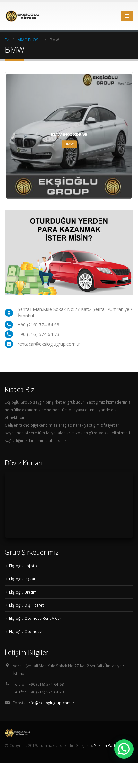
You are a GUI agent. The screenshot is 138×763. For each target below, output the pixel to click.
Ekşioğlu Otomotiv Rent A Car (35, 618)
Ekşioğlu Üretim (23, 592)
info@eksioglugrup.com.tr (51, 702)
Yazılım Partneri (108, 745)
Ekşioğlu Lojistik (23, 565)
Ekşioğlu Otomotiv (25, 631)
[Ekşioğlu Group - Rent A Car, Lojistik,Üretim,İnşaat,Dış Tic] (22, 16)
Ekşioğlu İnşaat (22, 578)
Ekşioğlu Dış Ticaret (26, 605)
